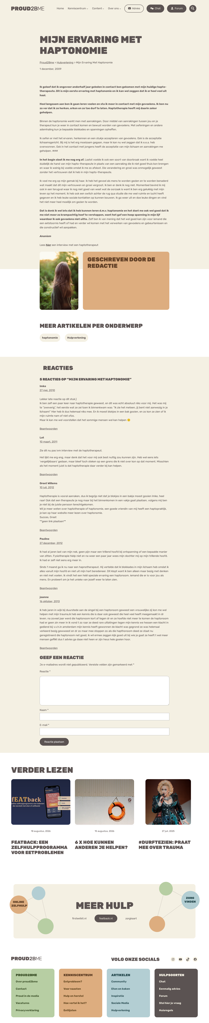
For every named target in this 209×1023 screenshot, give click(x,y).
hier (48, 245)
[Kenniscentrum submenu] (87, 8)
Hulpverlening (76, 337)
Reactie (45, 671)
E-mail (44, 725)
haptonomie (50, 337)
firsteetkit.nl (79, 918)
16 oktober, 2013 (50, 601)
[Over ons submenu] (120, 8)
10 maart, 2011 (48, 441)
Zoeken (126, 17)
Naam (44, 710)
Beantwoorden (49, 428)
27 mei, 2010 (47, 390)
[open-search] (192, 8)
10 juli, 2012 (47, 487)
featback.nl (106, 918)
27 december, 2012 (51, 543)
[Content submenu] (103, 8)
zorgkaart (131, 918)
